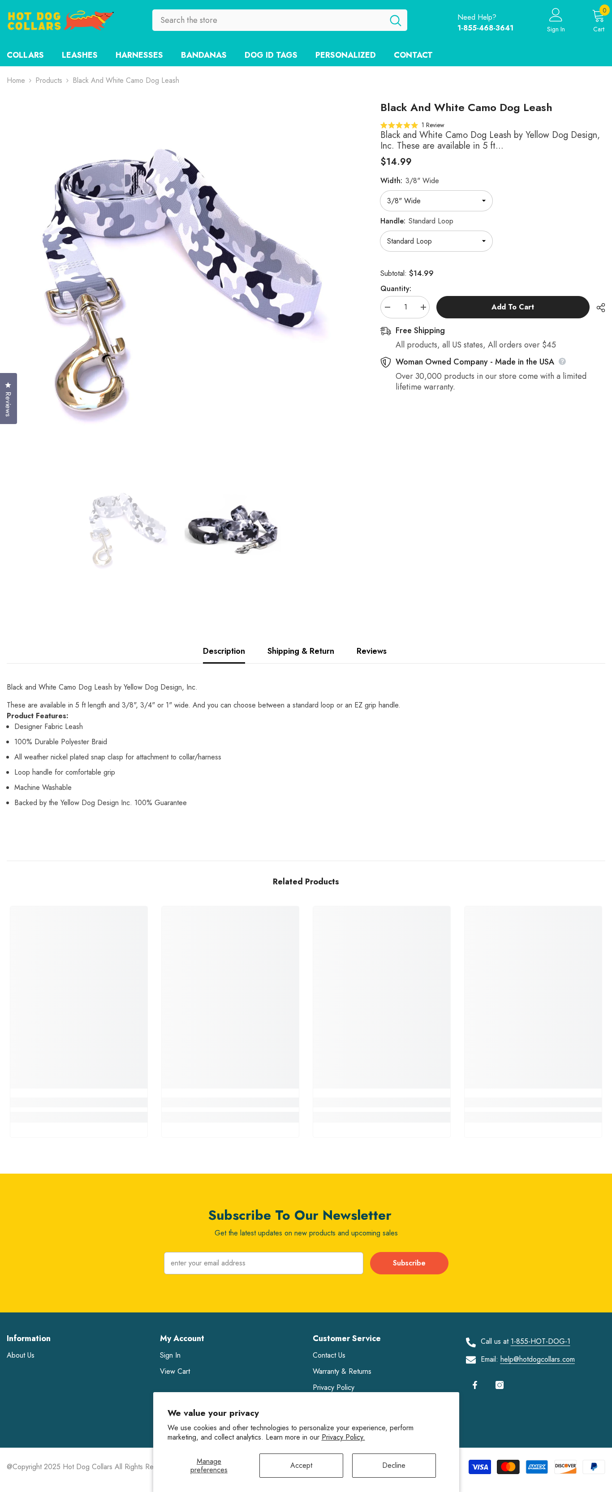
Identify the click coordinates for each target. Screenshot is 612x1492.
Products (48, 80)
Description (224, 651)
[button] (412, 124)
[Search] (279, 20)
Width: (409, 181)
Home (16, 80)
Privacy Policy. (343, 1437)
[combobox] (268, 20)
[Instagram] (500, 1385)
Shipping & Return (300, 651)
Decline (393, 1465)
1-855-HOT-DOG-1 (540, 1341)
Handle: (416, 221)
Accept (301, 1465)
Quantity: (395, 288)
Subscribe (409, 1263)
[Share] (597, 307)
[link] (78, 1102)
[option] (180, 274)
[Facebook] (475, 1385)
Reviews (372, 651)
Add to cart (512, 307)
